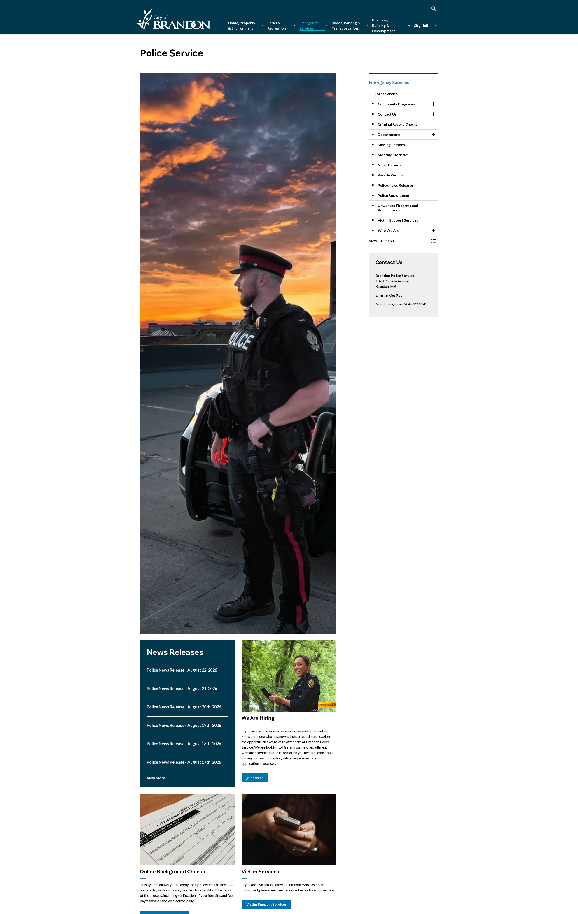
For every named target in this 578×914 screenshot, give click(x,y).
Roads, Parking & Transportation (346, 25)
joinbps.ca (254, 777)
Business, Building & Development (383, 25)
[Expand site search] (433, 8)
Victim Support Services (266, 904)
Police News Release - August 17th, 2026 (184, 762)
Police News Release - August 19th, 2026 (184, 725)
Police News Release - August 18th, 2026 (184, 743)
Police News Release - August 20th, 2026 (184, 707)
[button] (399, 241)
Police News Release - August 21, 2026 (182, 688)
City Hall (421, 25)
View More (156, 778)
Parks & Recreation (276, 25)
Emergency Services (308, 25)
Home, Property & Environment (241, 25)
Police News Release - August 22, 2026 (182, 670)
